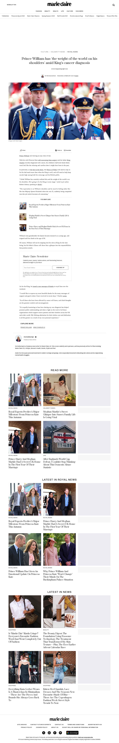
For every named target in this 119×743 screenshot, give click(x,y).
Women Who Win (112, 16)
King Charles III (39, 327)
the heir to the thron (36, 170)
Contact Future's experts (40, 724)
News (76, 75)
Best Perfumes (89, 16)
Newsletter (68, 150)
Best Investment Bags (76, 16)
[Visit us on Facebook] (54, 732)
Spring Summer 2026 (48, 16)
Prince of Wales (52, 170)
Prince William (24, 156)
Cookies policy (41, 727)
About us (54, 727)
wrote (65, 296)
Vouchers (79, 11)
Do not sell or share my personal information (80, 727)
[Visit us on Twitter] (43, 732)
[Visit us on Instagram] (49, 732)
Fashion (39, 11)
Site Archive (22, 724)
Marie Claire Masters (33, 16)
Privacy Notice (26, 273)
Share (23, 150)
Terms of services (42, 272)
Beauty (47, 11)
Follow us (59, 150)
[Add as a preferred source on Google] (83, 733)
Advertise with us (95, 724)
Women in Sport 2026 (18, 16)
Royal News (72, 52)
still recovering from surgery (47, 160)
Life (62, 11)
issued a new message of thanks (43, 286)
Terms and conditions (75, 724)
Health (55, 11)
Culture (70, 11)
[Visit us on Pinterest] (60, 732)
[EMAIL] (36, 337)
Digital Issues (100, 16)
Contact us (59, 724)
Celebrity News (58, 52)
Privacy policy (26, 727)
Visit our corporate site (85, 737)
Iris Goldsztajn (51, 75)
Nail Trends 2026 (62, 16)
